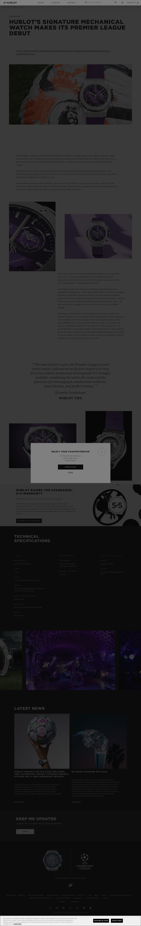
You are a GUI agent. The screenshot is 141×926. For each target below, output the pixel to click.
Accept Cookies (117, 920)
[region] (70, 921)
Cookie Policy (17, 924)
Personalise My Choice (101, 920)
